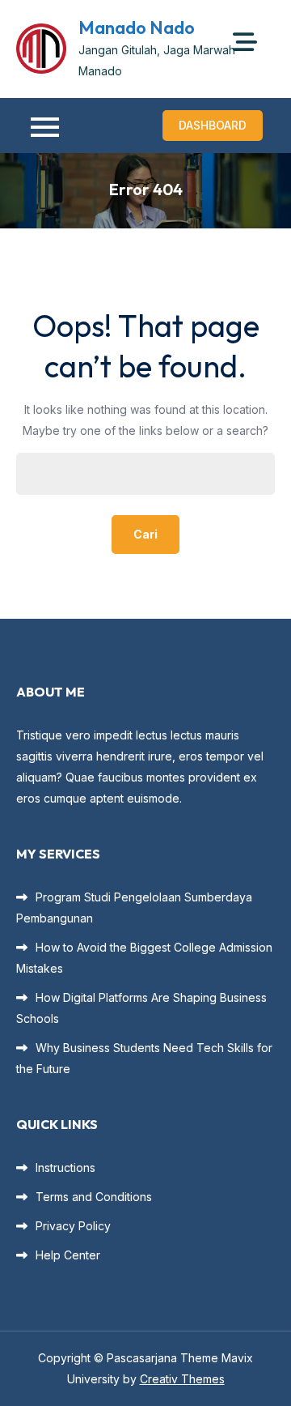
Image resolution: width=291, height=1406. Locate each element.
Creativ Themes (182, 1379)
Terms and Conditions (94, 1197)
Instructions (65, 1167)
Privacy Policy (73, 1226)
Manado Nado (136, 27)
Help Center (68, 1255)
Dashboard (213, 125)
